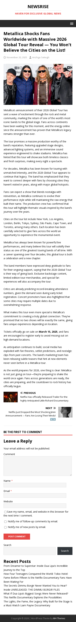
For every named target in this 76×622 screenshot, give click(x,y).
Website (8, 501)
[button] (71, 23)
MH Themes (59, 618)
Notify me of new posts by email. (27, 527)
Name (7, 480)
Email (7, 491)
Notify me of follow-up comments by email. (33, 521)
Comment (9, 454)
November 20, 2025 (17, 57)
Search (7, 545)
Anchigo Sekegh (40, 57)
